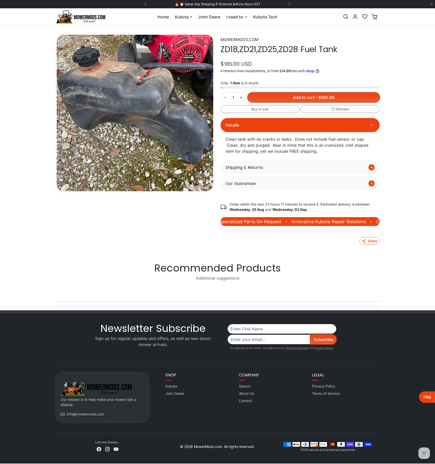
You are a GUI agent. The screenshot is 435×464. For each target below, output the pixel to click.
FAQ (427, 397)
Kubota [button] (182, 16)
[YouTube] (116, 448)
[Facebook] (99, 448)
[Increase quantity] (241, 97)
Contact (245, 401)
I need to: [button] (235, 16)
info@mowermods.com (85, 414)
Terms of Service (297, 348)
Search (244, 386)
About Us (246, 393)
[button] (345, 16)
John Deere (209, 16)
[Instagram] (107, 448)
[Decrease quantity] (225, 97)
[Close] (431, 4)
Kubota (171, 386)
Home (163, 16)
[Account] (355, 16)
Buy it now (260, 109)
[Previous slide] (55, 289)
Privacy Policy (324, 348)
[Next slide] (379, 289)
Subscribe (323, 339)
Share (372, 241)
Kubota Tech (265, 16)
